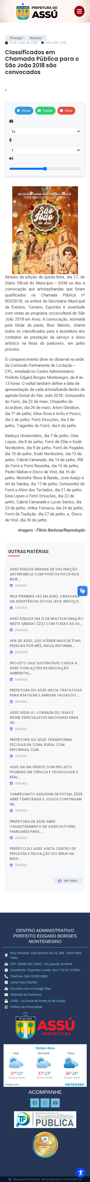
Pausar (48, 110)
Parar (69, 110)
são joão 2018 (56, 42)
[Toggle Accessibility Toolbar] (80, 1172)
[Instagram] (45, 1102)
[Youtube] (55, 1102)
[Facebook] (34, 1102)
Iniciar (26, 110)
